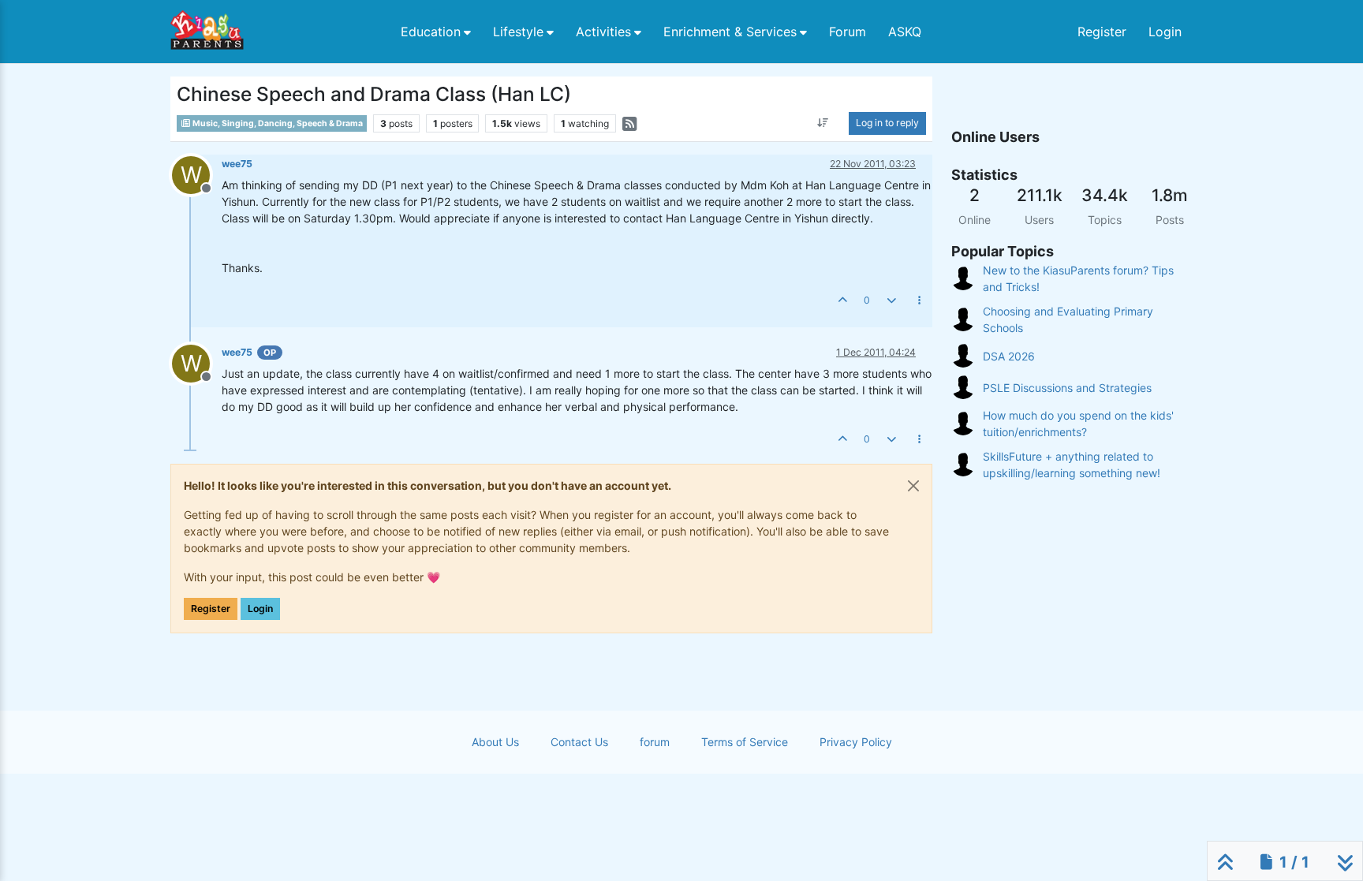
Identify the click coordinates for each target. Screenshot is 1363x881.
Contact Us (579, 741)
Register (210, 608)
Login (260, 608)
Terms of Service (744, 741)
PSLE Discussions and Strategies (1067, 387)
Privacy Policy (856, 741)
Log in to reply (887, 123)
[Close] (913, 486)
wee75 (237, 164)
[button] (436, 31)
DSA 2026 (1009, 356)
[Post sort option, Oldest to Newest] (823, 123)
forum (655, 741)
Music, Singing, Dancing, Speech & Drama (277, 123)
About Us (495, 741)
